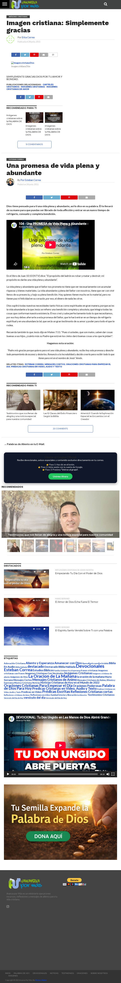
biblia (106, 663)
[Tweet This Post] (51, 196)
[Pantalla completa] (113, 774)
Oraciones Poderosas (87, 685)
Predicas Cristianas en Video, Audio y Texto (36, 366)
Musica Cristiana (23, 682)
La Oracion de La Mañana (52, 676)
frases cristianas (89, 670)
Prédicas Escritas (56, 691)
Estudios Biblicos (43, 670)
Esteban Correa (34, 364)
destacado (36, 666)
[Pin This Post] (69, 196)
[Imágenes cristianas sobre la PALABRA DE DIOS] (34, 121)
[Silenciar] (107, 774)
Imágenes (13, 976)
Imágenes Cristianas (33, 87)
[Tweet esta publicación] (25, 53)
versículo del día (34, 697)
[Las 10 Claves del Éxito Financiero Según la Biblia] (60, 409)
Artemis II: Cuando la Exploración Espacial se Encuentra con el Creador (97, 416)
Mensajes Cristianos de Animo (54, 679)
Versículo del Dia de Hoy (13, 698)
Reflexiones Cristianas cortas (91, 691)
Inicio (8, 973)
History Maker (41, 980)
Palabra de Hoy (22, 973)
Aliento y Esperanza (40, 663)
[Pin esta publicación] (34, 53)
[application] (60, 745)
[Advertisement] (32, 937)
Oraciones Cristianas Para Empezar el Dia (38, 685)
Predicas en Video (31, 691)
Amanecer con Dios (68, 663)
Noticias (36, 683)
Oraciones (82, 973)
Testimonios (67, 973)
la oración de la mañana (90, 676)
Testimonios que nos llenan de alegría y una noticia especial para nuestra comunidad (21, 416)
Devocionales (90, 666)
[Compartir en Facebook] (15, 53)
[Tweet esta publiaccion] (29, 96)
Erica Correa (28, 37)
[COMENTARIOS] (53, 53)
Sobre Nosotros (99, 973)
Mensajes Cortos (55, 364)
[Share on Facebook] (34, 196)
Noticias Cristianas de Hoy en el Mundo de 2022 (69, 682)
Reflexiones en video (40, 695)
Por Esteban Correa (30, 180)
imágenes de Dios (19, 677)
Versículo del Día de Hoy (56, 698)
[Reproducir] (8, 774)
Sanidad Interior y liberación (64, 695)
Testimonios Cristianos (101, 694)
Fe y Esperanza (74, 670)
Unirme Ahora (60, 476)
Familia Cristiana (60, 670)
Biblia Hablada (21, 667)
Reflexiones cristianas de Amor (17, 695)
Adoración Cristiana (14, 663)
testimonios (82, 695)
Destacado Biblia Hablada (59, 666)
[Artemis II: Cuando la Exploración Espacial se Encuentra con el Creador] (98, 409)
